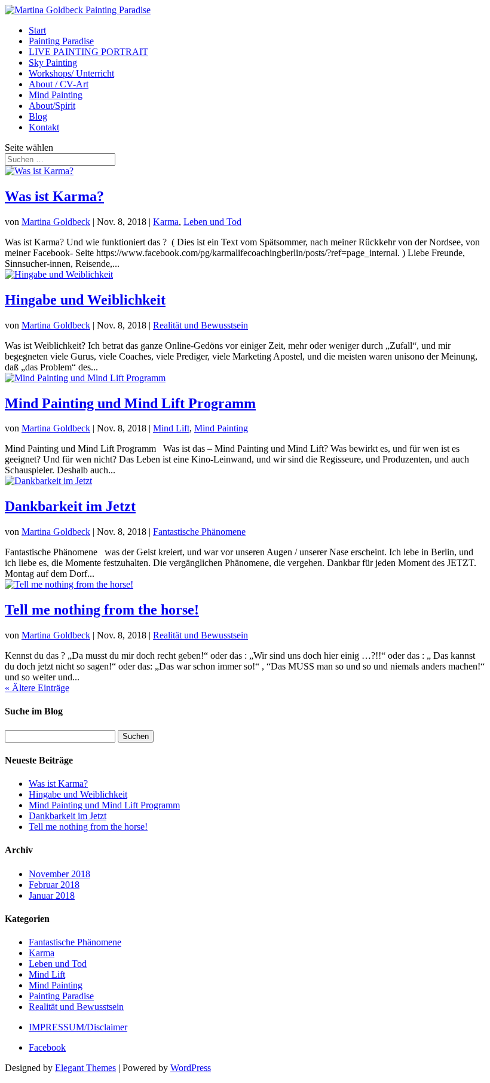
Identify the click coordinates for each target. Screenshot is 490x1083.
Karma (166, 222)
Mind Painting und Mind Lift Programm (130, 403)
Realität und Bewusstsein (200, 325)
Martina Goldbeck (56, 222)
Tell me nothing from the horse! (102, 609)
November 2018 (59, 874)
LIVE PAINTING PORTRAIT (88, 52)
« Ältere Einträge (37, 688)
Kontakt (44, 127)
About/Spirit (52, 106)
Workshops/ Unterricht (71, 73)
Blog (38, 116)
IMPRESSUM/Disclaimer (78, 1027)
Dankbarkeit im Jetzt (70, 506)
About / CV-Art (58, 84)
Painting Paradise (61, 41)
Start (37, 30)
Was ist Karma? (54, 196)
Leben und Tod (212, 222)
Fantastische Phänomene (199, 532)
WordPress (190, 1068)
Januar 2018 (52, 895)
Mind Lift (171, 428)
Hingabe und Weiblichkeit (85, 300)
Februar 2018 (54, 885)
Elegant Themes (85, 1068)
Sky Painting (53, 62)
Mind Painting (55, 95)
